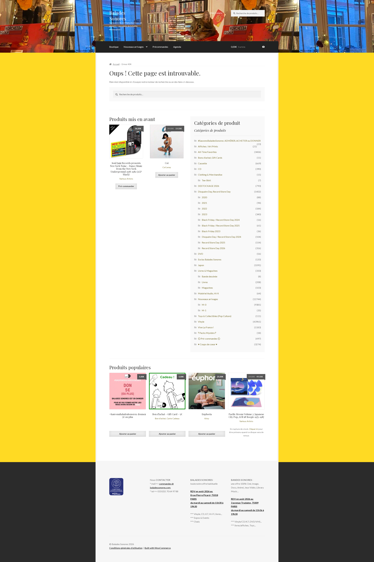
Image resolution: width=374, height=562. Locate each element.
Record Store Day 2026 (213, 248)
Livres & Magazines (208, 270)
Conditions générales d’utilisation (125, 547)
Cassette (202, 163)
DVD (200, 253)
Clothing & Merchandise (210, 174)
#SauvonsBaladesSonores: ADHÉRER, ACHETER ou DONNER (229, 140)
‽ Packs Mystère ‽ (207, 332)
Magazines (207, 287)
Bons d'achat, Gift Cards (210, 157)
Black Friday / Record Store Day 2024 (221, 219)
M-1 (204, 310)
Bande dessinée (209, 276)
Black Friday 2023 (211, 231)
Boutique (113, 46)
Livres (205, 282)
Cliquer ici (253, 429)
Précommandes (160, 46)
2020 (204, 197)
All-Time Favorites (207, 152)
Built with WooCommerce (157, 547)
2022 (204, 208)
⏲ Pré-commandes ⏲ (209, 338)
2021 (204, 202)
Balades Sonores (117, 16)
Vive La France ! (206, 327)
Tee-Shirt (206, 180)
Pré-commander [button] (126, 186)
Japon (201, 265)
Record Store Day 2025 (213, 242)
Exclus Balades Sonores (209, 259)
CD (199, 168)
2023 (204, 214)
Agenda (177, 46)
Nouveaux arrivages (134, 46)
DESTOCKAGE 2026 (208, 185)
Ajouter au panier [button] (166, 175)
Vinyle (201, 321)
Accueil (116, 64)
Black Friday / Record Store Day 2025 (221, 225)
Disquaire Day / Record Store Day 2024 (221, 236)
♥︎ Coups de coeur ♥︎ (207, 344)
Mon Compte (216, 13)
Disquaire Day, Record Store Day (214, 191)
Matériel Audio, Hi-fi (208, 293)
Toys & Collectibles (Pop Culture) (214, 316)
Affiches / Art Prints (208, 146)
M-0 (204, 304)
